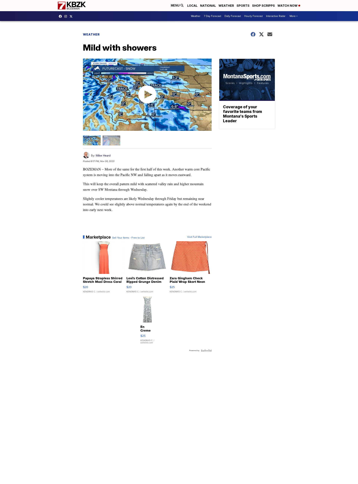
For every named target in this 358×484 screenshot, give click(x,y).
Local (192, 5)
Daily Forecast (232, 16)
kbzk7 (61, 16)
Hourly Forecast (253, 16)
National (208, 5)
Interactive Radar (275, 16)
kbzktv (66, 16)
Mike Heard (103, 155)
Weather (226, 5)
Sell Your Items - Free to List (128, 238)
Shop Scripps (263, 5)
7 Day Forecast (212, 16)
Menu (175, 5)
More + (294, 16)
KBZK (72, 16)
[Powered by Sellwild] (206, 350)
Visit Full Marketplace (199, 237)
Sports (243, 5)
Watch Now (287, 5)
